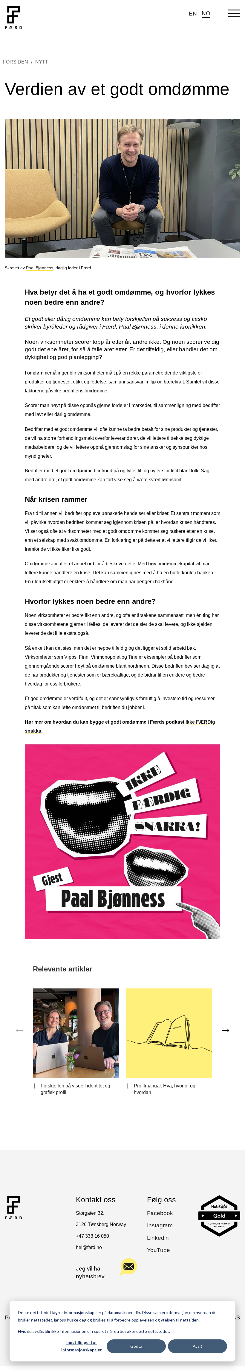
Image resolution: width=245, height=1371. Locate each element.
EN (193, 13)
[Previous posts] (19, 1030)
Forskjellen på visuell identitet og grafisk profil (75, 1089)
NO (206, 13)
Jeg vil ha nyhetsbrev (90, 1272)
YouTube (158, 1250)
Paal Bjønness (39, 267)
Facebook (160, 1213)
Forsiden (15, 61)
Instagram (160, 1225)
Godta (136, 1346)
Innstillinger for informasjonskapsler (81, 1346)
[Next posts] (225, 1030)
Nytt (41, 61)
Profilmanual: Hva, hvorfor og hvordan (164, 1089)
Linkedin (158, 1238)
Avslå (198, 1346)
